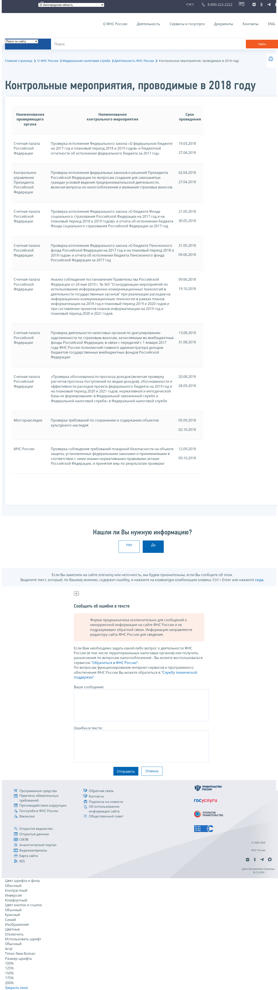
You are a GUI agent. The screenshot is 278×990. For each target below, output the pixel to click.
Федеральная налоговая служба (86, 61)
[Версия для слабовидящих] (190, 4)
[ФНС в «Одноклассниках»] (261, 4)
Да (153, 544)
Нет (129, 544)
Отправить (126, 771)
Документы (223, 23)
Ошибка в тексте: (88, 728)
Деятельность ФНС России (134, 61)
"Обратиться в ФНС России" (114, 662)
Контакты (250, 23)
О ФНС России (115, 23)
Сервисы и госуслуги (187, 23)
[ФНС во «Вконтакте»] (254, 4)
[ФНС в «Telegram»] (269, 4)
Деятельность (148, 23)
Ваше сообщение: (89, 687)
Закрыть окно (16, 987)
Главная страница (18, 61)
